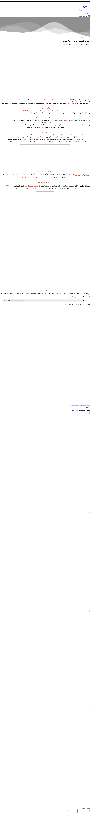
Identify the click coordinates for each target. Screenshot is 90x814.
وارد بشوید (74, 410)
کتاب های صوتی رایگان (82, 10)
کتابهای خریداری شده (82, 8)
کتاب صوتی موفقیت (81, 405)
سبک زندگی (77, 44)
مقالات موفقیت (73, 405)
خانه (89, 37)
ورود (89, 14)
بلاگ (86, 11)
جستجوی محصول (86, 808)
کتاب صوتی (88, 405)
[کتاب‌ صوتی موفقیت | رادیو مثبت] (88, 3)
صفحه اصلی (84, 6)
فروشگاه (85, 7)
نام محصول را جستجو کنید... (84, 810)
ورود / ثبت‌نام (87, 13)
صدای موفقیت (71, 44)
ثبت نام (80, 16)
